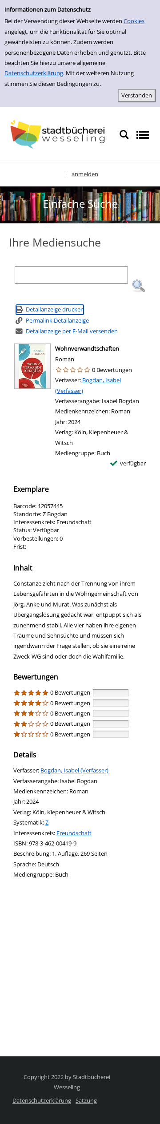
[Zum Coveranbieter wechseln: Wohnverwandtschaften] (32, 366)
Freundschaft (74, 833)
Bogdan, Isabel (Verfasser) (74, 770)
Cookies (134, 21)
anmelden (85, 174)
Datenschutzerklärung (33, 73)
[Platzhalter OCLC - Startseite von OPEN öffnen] (59, 134)
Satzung (86, 1100)
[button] (139, 286)
